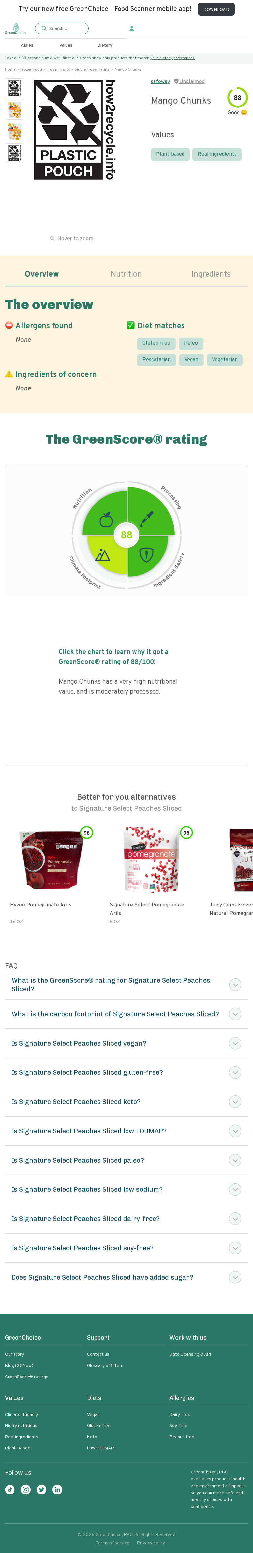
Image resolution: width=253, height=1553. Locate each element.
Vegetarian (225, 360)
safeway (160, 82)
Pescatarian (156, 360)
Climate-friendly (21, 1415)
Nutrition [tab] (126, 275)
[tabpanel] (126, 343)
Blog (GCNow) (19, 1366)
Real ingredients (217, 154)
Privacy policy (151, 1543)
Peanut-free (181, 1437)
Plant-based (170, 154)
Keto (92, 1437)
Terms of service (112, 1543)
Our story (14, 1354)
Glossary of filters (105, 1366)
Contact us (98, 1354)
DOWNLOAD (216, 9)
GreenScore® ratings (26, 1377)
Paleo (191, 343)
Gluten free (156, 343)
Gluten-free (99, 1426)
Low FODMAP (100, 1448)
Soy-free (178, 1426)
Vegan (191, 360)
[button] (61, 29)
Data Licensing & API (190, 1354)
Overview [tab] (42, 275)
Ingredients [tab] (211, 275)
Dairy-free (179, 1415)
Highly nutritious (21, 1426)
